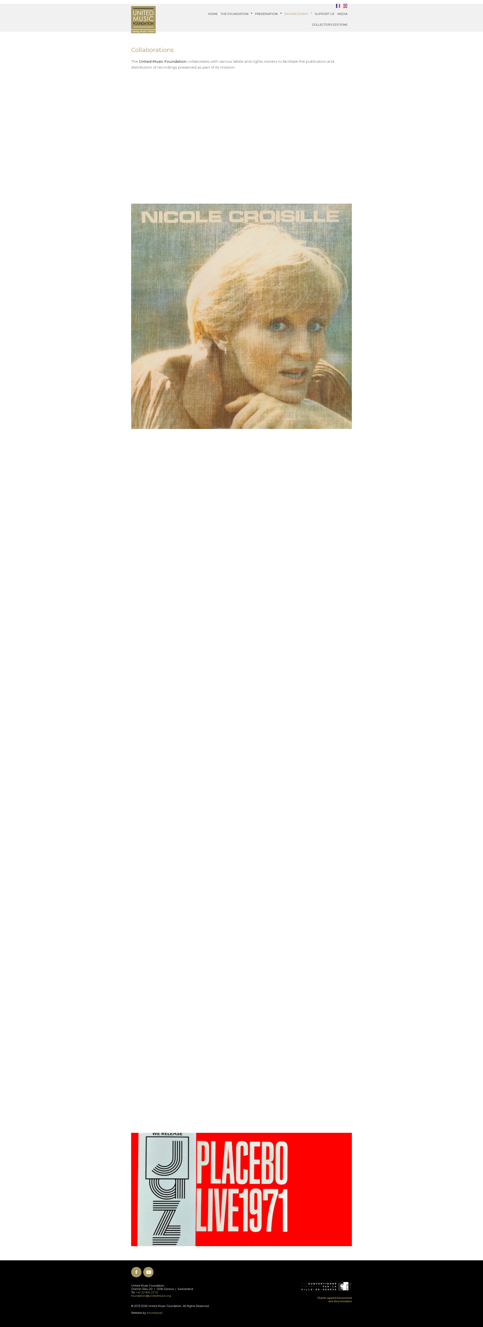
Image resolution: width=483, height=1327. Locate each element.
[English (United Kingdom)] (344, 6)
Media (342, 14)
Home (213, 14)
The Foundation (234, 14)
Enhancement (296, 14)
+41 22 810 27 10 (147, 1292)
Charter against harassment (334, 1297)
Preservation (266, 14)
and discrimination (340, 1301)
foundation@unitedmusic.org (151, 1296)
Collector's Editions (330, 24)
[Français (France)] (337, 6)
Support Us (324, 14)
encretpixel (154, 1313)
